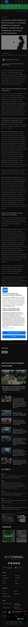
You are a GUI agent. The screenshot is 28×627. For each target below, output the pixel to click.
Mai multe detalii (11, 306)
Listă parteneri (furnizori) (8, 327)
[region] (14, 313)
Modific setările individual (14, 332)
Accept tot (14, 336)
